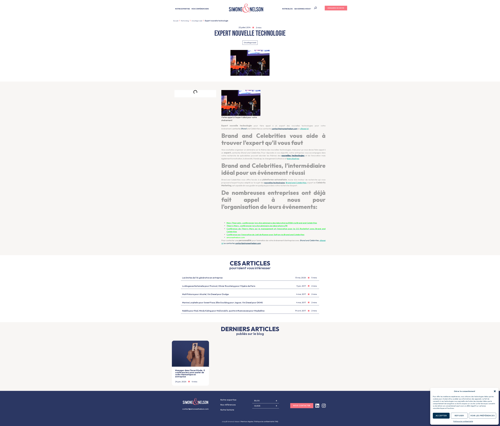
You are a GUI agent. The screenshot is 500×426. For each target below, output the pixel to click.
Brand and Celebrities (296, 182)
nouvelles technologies (274, 182)
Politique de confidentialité (463, 421)
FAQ (276, 421)
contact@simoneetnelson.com (284, 128)
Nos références (228, 404)
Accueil (175, 21)
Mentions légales (247, 421)
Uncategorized (197, 21)
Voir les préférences (482, 415)
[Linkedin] (317, 405)
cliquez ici (304, 128)
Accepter (441, 415)
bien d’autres (293, 158)
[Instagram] (323, 405)
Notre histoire (227, 409)
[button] (494, 391)
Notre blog (185, 21)
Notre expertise (228, 399)
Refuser (459, 415)
